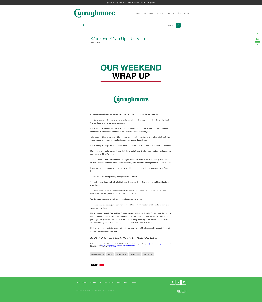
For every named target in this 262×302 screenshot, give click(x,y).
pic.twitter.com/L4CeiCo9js (127, 245)
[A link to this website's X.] (257, 44)
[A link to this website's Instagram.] (257, 39)
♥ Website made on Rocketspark (104, 290)
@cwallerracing (153, 244)
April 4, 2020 (112, 246)
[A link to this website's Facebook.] (257, 33)
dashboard (90, 290)
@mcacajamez (164, 244)
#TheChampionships (107, 245)
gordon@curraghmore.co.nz (116, 2)
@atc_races (116, 245)
